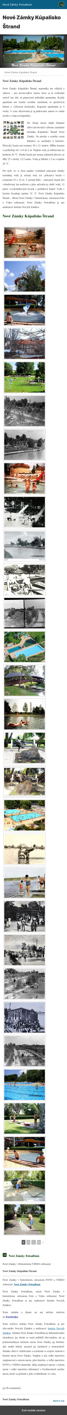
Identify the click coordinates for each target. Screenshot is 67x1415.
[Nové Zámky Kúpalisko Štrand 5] (24, 1085)
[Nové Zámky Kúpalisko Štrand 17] (24, 512)
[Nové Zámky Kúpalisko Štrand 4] (24, 1051)
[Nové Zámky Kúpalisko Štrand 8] (24, 1186)
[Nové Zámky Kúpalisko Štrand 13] (24, 377)
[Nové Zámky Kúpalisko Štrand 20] (24, 647)
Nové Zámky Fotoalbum (27, 1284)
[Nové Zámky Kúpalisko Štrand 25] (24, 815)
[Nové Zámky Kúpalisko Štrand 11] (24, 310)
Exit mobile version (33, 1410)
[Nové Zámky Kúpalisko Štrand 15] (24, 445)
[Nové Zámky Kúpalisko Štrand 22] (24, 714)
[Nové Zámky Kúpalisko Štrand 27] (24, 882)
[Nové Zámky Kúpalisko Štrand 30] (24, 1017)
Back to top (58, 1401)
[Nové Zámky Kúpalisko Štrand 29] (24, 950)
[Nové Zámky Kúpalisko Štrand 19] (24, 579)
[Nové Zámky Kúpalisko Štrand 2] (24, 613)
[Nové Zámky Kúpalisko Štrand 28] (24, 916)
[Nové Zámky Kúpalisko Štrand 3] (24, 983)
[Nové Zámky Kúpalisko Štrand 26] (24, 849)
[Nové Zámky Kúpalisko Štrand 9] (24, 1219)
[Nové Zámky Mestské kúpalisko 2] (24, 478)
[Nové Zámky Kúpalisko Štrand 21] (24, 680)
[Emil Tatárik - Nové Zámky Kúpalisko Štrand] (24, 748)
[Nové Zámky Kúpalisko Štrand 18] (24, 546)
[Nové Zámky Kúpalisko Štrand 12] (24, 343)
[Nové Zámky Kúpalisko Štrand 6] (24, 1118)
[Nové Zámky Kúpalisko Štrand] (24, 276)
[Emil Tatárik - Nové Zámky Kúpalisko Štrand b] (24, 781)
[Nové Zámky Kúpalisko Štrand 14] (24, 411)
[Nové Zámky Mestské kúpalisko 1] (24, 242)
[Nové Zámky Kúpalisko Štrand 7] (24, 1152)
